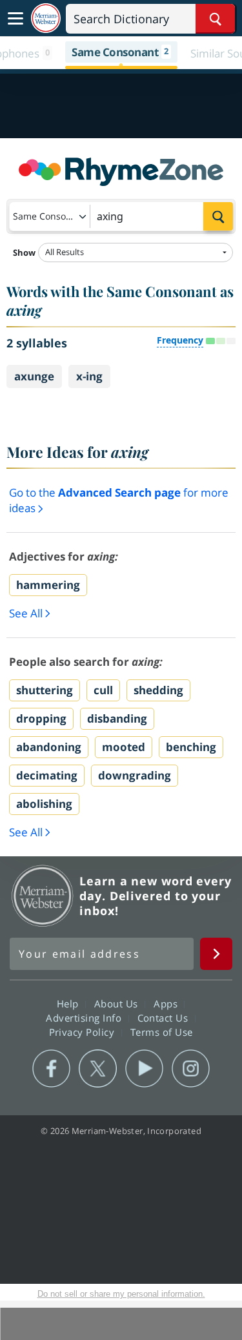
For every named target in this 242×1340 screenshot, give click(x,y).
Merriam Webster (42, 895)
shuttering (44, 690)
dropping (41, 718)
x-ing (89, 376)
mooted (123, 746)
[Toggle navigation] (15, 18)
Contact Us (164, 1017)
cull (103, 690)
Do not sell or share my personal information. (121, 1294)
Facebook (51, 1068)
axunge (34, 376)
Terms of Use (161, 1032)
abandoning (48, 746)
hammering (48, 584)
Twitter (98, 1068)
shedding (158, 690)
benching (191, 746)
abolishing (44, 803)
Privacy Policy (83, 1032)
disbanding (117, 718)
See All (26, 613)
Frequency (180, 340)
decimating (46, 775)
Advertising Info (85, 1017)
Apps (167, 1003)
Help (69, 1003)
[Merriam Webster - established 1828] (46, 18)
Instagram (191, 1068)
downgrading (134, 775)
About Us (117, 1003)
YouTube (144, 1068)
